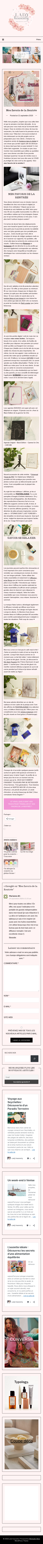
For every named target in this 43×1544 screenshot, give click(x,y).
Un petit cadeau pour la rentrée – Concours (11, 854)
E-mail (7, 1007)
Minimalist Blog (34, 1539)
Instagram (8, 246)
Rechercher (10, 1053)
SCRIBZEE (17, 375)
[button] (12, 530)
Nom (6, 996)
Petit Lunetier (25, 303)
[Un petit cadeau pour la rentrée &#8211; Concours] (11, 846)
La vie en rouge (26, 852)
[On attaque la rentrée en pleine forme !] (11, 863)
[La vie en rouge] (27, 846)
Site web (8, 1017)
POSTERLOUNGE (22, 494)
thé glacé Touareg (10, 662)
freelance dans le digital (27, 141)
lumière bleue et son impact (14, 298)
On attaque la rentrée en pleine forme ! (9, 871)
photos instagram (27, 712)
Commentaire (11, 963)
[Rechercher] (34, 1058)
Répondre (12, 937)
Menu (38, 39)
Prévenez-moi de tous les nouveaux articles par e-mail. (21, 1032)
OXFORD (29, 358)
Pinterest (26, 243)
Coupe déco (21, 1441)
